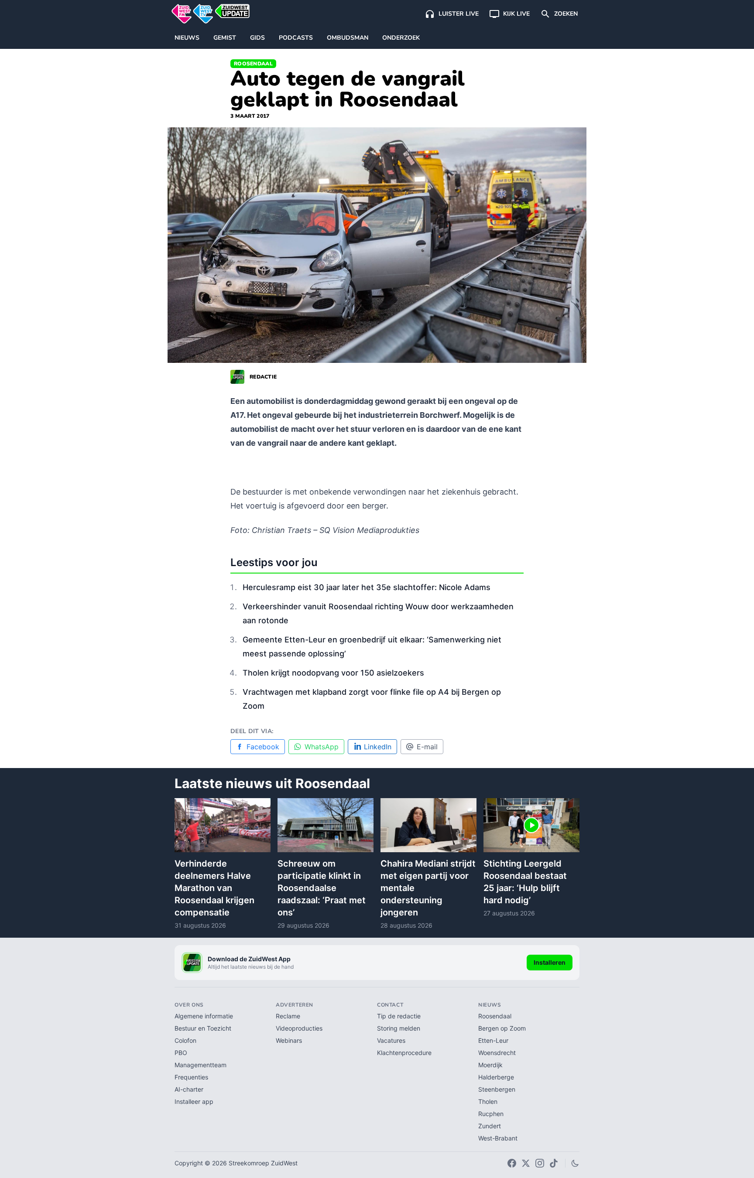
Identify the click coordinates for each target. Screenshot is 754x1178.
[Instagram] (539, 1163)
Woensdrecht (497, 1052)
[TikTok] (553, 1163)
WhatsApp (322, 746)
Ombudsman (347, 38)
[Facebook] (511, 1163)
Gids (257, 38)
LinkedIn (377, 746)
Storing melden (398, 1028)
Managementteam (200, 1065)
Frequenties (191, 1077)
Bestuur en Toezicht (203, 1028)
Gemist (224, 38)
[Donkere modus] (575, 1163)
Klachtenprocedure (404, 1052)
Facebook (263, 746)
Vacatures (391, 1040)
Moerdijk (490, 1065)
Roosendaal (253, 63)
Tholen (487, 1101)
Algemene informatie (204, 1016)
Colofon (185, 1040)
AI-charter (189, 1089)
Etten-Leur (493, 1040)
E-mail (427, 746)
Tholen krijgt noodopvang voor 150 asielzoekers (333, 672)
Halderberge (496, 1077)
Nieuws (187, 38)
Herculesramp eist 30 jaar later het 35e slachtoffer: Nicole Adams (366, 587)
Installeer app (194, 1101)
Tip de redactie (399, 1016)
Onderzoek (401, 38)
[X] (525, 1163)
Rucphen (491, 1113)
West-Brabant (498, 1138)
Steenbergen (496, 1089)
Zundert (489, 1126)
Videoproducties (299, 1028)
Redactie (263, 376)
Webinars (289, 1040)
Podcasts (296, 38)
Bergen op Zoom (502, 1028)
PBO (181, 1052)
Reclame (288, 1016)
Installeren (550, 962)
